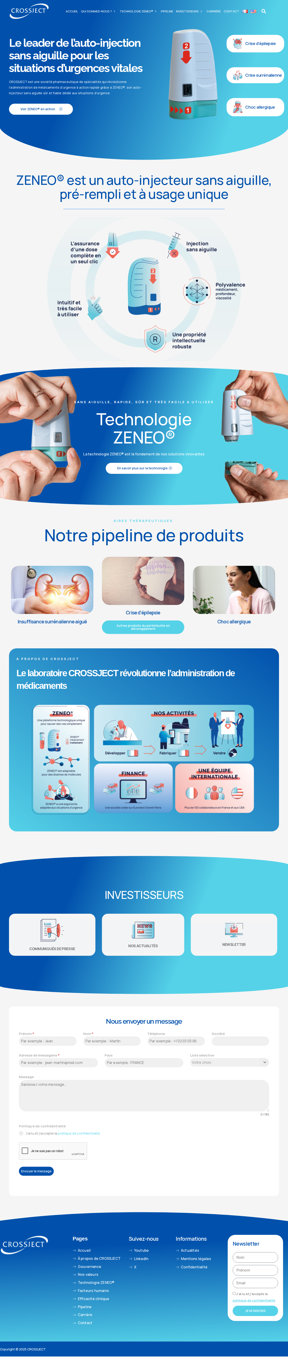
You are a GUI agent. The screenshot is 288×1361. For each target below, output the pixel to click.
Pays (108, 1055)
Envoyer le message (36, 1171)
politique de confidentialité (79, 1133)
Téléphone (156, 1033)
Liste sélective (202, 1055)
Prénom (26, 1033)
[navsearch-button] (263, 11)
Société (218, 1033)
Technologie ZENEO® (136, 11)
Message (26, 1076)
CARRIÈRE (214, 11)
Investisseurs (187, 11)
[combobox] (229, 1062)
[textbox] (225, 1062)
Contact (231, 11)
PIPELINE (167, 11)
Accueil (72, 11)
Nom (88, 1033)
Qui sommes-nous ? (96, 11)
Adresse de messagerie (39, 1055)
